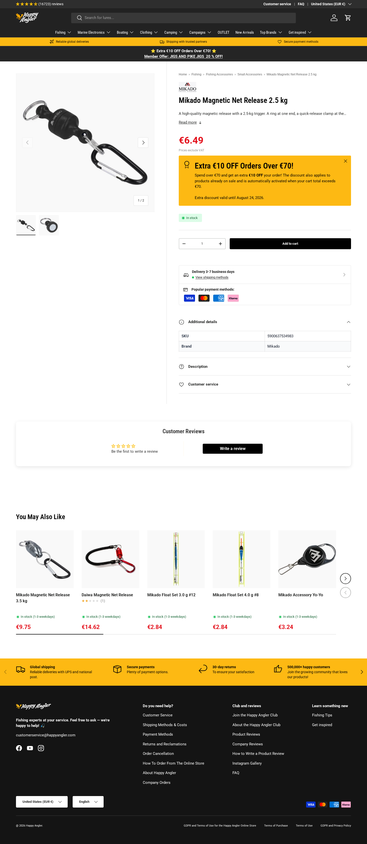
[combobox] (183, 17)
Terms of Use (304, 825)
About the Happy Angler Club (256, 725)
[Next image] (68, 559)
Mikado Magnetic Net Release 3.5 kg (43, 598)
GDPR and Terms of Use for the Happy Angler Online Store (220, 825)
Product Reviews (246, 734)
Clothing (146, 32)
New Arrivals (244, 32)
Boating (122, 32)
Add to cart (290, 243)
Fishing (60, 32)
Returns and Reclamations (164, 744)
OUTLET (223, 32)
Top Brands (268, 32)
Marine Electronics (91, 32)
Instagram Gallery (247, 763)
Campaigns (197, 32)
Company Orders (157, 782)
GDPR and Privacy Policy (336, 825)
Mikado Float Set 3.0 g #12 (171, 595)
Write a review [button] (233, 448)
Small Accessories (249, 74)
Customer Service (158, 715)
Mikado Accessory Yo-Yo (300, 595)
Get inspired (297, 32)
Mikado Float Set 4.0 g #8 (236, 595)
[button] (348, 17)
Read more (188, 122)
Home (183, 74)
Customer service (277, 4)
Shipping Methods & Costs (165, 725)
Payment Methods (158, 734)
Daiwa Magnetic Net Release (107, 595)
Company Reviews (247, 744)
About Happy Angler (159, 773)
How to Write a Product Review (258, 754)
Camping (170, 32)
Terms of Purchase (276, 825)
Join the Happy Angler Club (255, 715)
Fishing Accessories (219, 74)
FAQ (301, 4)
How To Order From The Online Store (173, 763)
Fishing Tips (322, 715)
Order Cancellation (158, 754)
